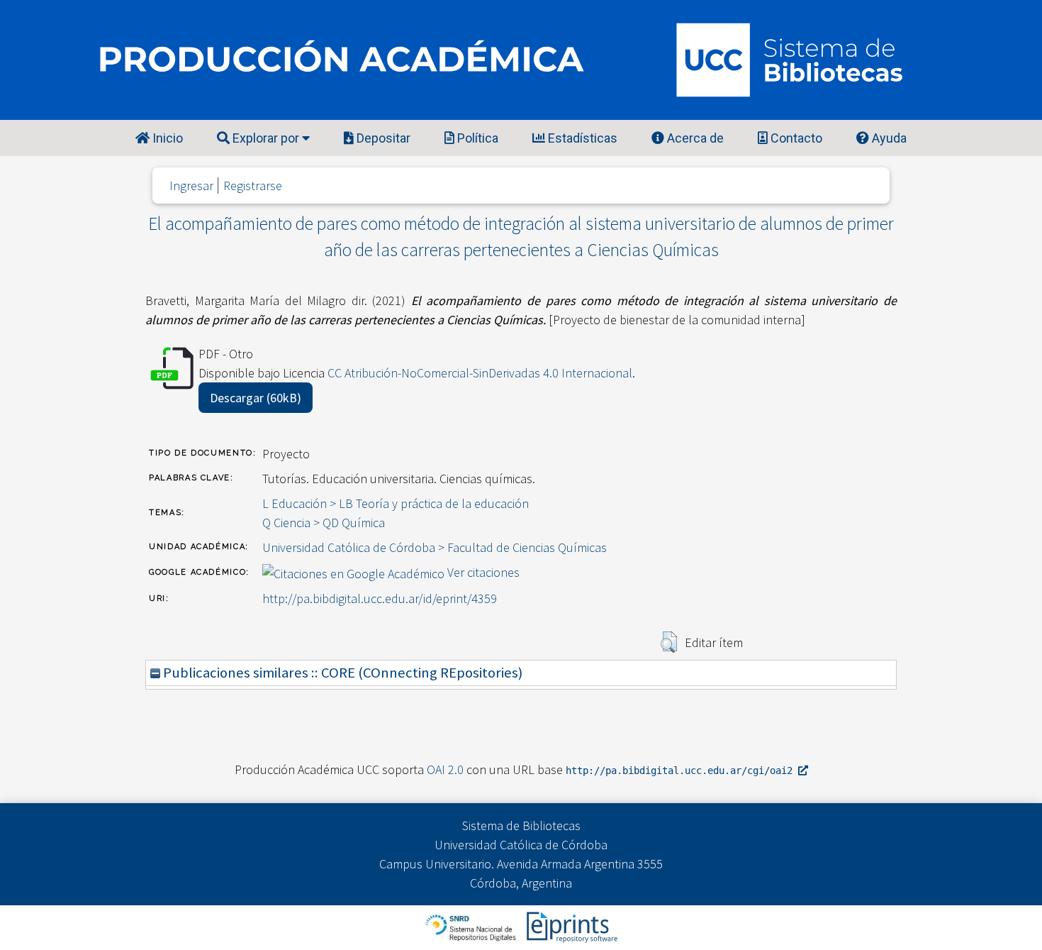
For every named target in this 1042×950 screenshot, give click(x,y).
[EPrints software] (570, 926)
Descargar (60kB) (255, 398)
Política (476, 138)
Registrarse (252, 185)
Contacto (795, 138)
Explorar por (266, 138)
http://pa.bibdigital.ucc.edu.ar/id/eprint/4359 (379, 598)
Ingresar (191, 185)
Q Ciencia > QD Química (323, 522)
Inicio (166, 138)
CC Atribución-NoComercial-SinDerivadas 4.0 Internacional (479, 373)
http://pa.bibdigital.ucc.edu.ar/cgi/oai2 (682, 770)
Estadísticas (581, 138)
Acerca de (694, 138)
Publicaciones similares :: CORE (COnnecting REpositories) (341, 672)
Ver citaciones (483, 572)
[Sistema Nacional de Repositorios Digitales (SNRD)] (472, 926)
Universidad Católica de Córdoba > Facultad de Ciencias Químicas (434, 547)
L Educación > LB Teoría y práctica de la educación (395, 503)
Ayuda (888, 138)
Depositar (382, 138)
